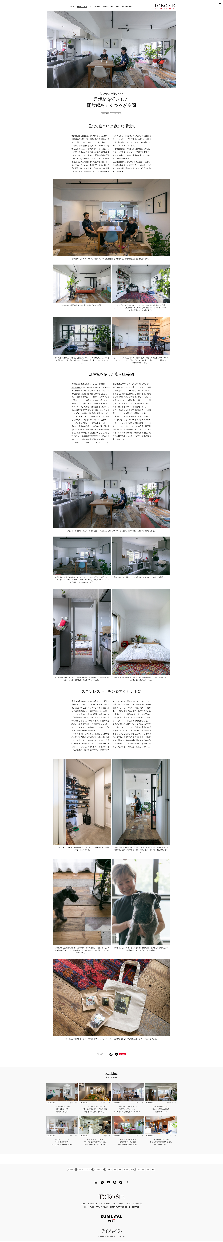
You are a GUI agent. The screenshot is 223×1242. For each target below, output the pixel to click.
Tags (92, 1207)
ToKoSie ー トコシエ (164, 6)
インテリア (71, 1169)
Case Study (105, 114)
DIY (90, 6)
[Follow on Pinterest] (115, 1182)
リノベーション (116, 114)
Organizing (127, 6)
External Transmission (120, 1207)
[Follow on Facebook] (121, 1182)
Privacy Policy (102, 1207)
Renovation (82, 6)
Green (117, 6)
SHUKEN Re (76, 387)
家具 (115, 1169)
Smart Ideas (108, 6)
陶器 (153, 1169)
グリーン (126, 1169)
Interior (97, 6)
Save (123, 1054)
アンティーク (140, 1169)
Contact (135, 1207)
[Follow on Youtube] (108, 1182)
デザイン (80, 1169)
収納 (120, 1169)
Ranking (111, 1075)
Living (72, 6)
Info (86, 1207)
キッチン (109, 1169)
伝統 (132, 1169)
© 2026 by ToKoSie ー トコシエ (111, 1236)
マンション (88, 1169)
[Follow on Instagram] (96, 1182)
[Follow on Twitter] (102, 1182)
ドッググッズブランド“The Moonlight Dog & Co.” (96, 1039)
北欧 (148, 1169)
